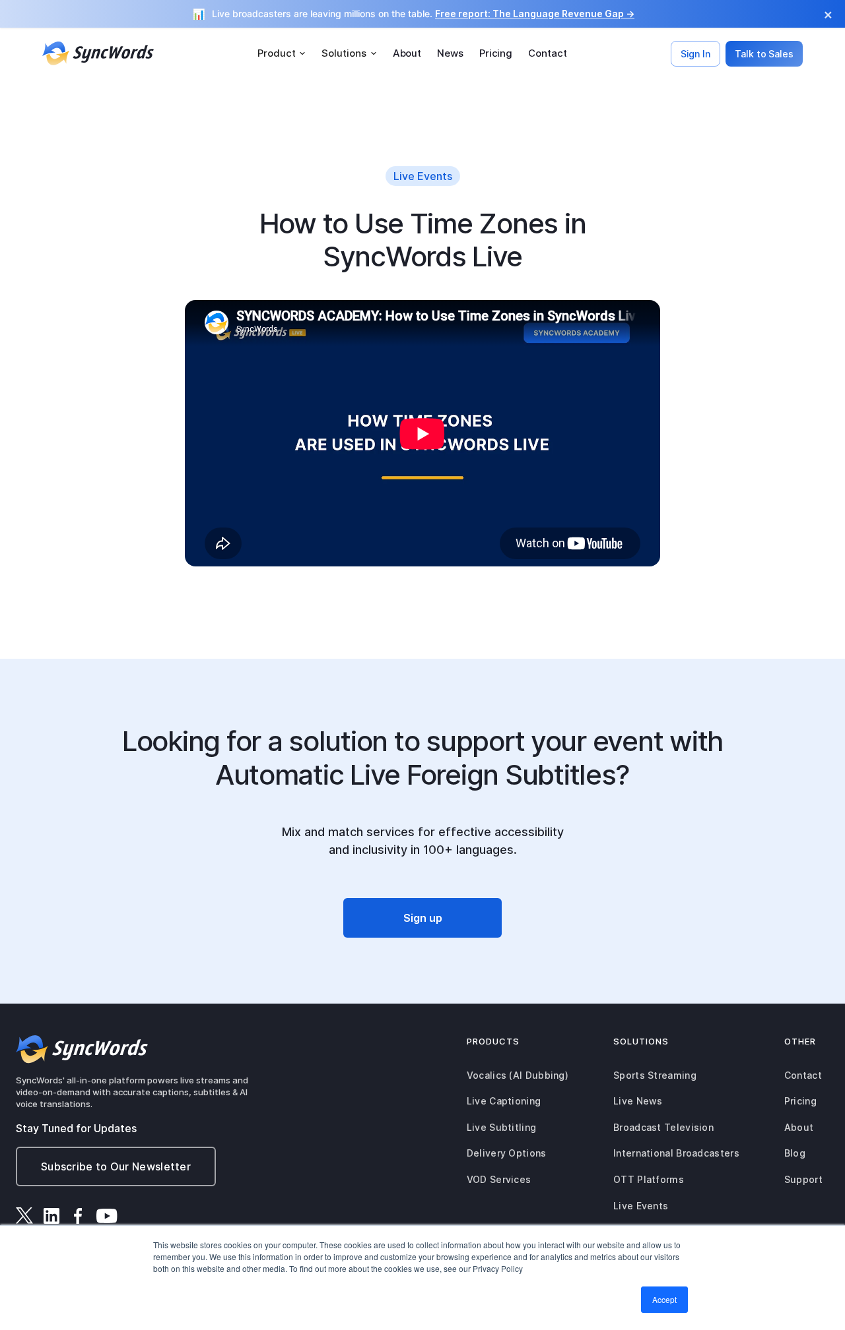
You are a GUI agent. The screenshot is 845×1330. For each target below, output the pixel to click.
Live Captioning (504, 1100)
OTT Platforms (648, 1179)
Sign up (422, 917)
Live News (638, 1100)
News (450, 53)
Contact (547, 53)
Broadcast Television (663, 1127)
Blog (794, 1153)
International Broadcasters (676, 1153)
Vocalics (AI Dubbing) (517, 1075)
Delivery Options (507, 1153)
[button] (282, 53)
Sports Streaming (654, 1075)
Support (803, 1179)
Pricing (495, 53)
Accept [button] (664, 1299)
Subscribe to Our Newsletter (116, 1166)
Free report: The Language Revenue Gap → (534, 13)
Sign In (695, 53)
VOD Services (499, 1179)
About (407, 53)
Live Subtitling (502, 1127)
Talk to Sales (764, 53)
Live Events (640, 1205)
